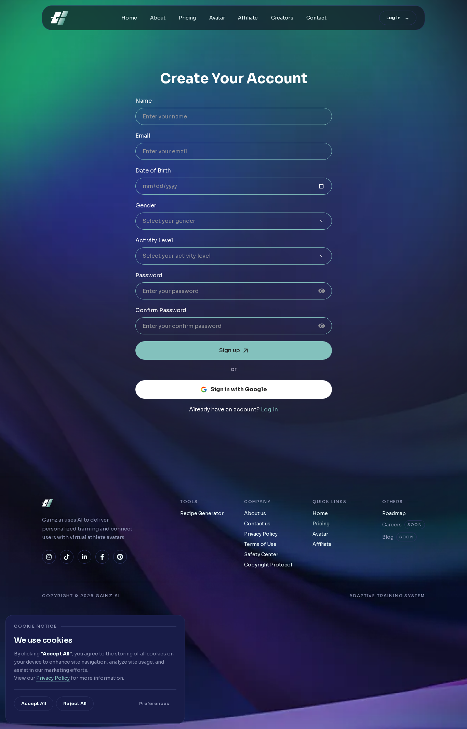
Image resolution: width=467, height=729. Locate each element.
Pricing (187, 18)
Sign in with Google (239, 389)
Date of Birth (153, 170)
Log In (269, 409)
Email (142, 135)
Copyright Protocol (268, 565)
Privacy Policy (261, 534)
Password (148, 275)
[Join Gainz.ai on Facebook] (102, 557)
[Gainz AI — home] (60, 18)
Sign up (229, 350)
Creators (282, 18)
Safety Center (261, 554)
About (158, 18)
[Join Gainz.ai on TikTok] (67, 557)
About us (255, 513)
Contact (316, 18)
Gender (145, 205)
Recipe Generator (202, 513)
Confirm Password (160, 310)
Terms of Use (260, 544)
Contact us (257, 524)
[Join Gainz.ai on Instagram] (49, 557)
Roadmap (394, 513)
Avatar (217, 18)
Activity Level (154, 240)
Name (143, 100)
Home (129, 18)
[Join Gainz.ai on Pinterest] (120, 557)
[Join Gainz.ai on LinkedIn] (84, 557)
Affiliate (248, 18)
